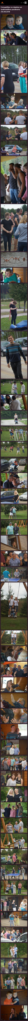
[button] (25, 3)
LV (21, 2)
